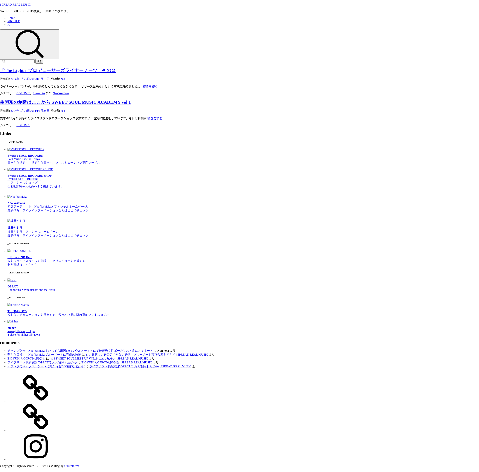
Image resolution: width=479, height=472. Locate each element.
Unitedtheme (71, 466)
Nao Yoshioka (61, 93)
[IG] (35, 459)
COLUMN (23, 93)
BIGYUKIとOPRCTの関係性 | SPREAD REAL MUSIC (116, 362)
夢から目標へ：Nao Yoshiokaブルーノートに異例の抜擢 (44, 354)
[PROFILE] (35, 430)
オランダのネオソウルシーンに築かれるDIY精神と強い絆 (46, 366)
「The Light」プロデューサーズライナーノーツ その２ (58, 70)
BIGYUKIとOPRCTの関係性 (26, 358)
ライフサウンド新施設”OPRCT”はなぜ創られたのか (42, 362)
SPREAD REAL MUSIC (15, 4)
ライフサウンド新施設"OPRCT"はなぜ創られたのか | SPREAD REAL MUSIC (140, 366)
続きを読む (150, 86)
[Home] (35, 401)
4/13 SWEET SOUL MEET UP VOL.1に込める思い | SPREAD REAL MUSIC (99, 358)
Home (11, 17)
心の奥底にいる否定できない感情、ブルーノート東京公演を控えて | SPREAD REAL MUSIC (147, 354)
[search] (29, 44)
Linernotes (39, 93)
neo (63, 78)
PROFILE (13, 21)
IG (9, 24)
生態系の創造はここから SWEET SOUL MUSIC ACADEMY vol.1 (65, 102)
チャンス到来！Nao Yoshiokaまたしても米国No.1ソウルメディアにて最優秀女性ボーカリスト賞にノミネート (80, 350)
